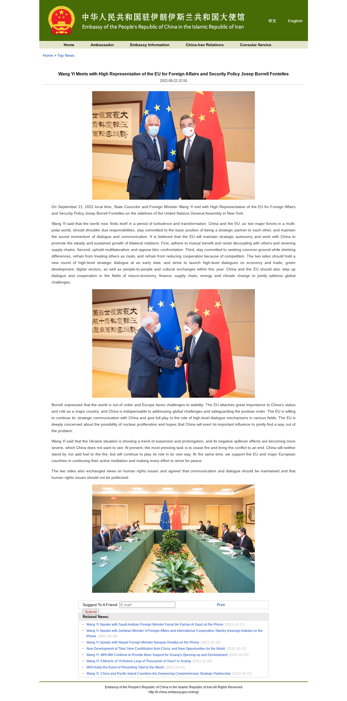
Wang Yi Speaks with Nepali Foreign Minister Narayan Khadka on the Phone (142, 642)
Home (69, 45)
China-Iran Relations (205, 45)
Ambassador (102, 45)
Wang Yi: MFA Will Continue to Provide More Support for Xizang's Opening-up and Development (156, 655)
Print (221, 605)
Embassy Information (149, 45)
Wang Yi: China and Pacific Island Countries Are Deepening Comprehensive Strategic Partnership (158, 673)
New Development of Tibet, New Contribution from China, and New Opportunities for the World (155, 649)
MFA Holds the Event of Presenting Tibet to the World (125, 667)
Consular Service (255, 45)
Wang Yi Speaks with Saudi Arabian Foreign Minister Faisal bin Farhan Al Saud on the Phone (154, 624)
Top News (65, 55)
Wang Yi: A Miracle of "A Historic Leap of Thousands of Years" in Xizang (138, 661)
